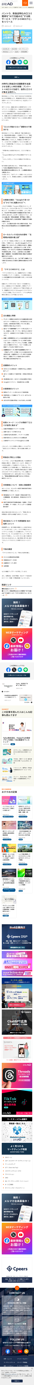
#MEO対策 (14, 49)
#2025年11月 (6, 49)
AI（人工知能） (9, 1184)
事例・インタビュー (9, 1366)
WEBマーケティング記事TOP (11, 7)
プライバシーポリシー (11, 1374)
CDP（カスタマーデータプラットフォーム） (18, 1161)
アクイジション (9, 1174)
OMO (6, 1178)
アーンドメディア (10, 1164)
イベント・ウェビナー (22, 1359)
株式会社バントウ (8, 589)
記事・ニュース (8, 1359)
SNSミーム (8, 1157)
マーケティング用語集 (22, 1366)
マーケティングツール (9, 1362)
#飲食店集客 (24, 52)
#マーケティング (23, 49)
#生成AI (17, 52)
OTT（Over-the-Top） (12, 1167)
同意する (17, 1381)
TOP (3, 7)
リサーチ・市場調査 (22, 1362)
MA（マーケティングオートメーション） (17, 1181)
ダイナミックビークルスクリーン (15, 1188)
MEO (20, 7)
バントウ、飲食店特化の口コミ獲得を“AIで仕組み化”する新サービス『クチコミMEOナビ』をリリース (17, 593)
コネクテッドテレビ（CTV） (13, 1171)
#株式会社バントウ (7, 52)
